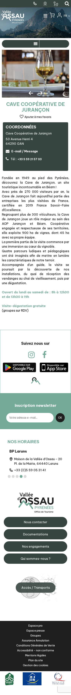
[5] (25, 476)
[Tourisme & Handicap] (32, 678)
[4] (21, 476)
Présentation (35, 44)
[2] (13, 476)
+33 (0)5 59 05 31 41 (28, 470)
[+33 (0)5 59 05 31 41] (35, 4)
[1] (9, 476)
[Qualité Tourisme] (58, 678)
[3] (17, 476)
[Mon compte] (59, 16)
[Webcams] (45, 4)
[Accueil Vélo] (9, 678)
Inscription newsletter (35, 405)
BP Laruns (16, 451)
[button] (52, 16)
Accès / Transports (35, 587)
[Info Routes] (56, 4)
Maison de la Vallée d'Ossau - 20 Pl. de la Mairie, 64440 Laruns (36, 461)
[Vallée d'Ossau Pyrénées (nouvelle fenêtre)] (19, 367)
